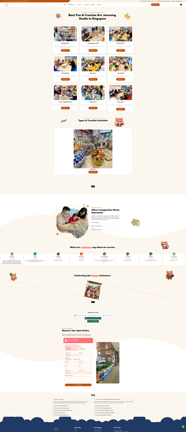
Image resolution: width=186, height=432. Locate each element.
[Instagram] (56, 415)
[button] (87, 153)
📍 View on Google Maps (93, 290)
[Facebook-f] (54, 415)
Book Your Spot (78, 354)
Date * (80, 335)
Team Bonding (120, 73)
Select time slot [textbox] (68, 342)
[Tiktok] (59, 415)
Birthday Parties (65, 43)
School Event (93, 73)
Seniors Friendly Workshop (65, 102)
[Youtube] (61, 415)
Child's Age (81, 322)
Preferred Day (67, 327)
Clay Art (103, 146)
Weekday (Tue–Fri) (69, 328)
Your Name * (67, 330)
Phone (66, 335)
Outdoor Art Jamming (123, 146)
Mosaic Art (63, 146)
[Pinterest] (58, 415)
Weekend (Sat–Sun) (76, 328)
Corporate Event (121, 43)
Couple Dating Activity (93, 43)
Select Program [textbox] (68, 324)
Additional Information (69, 344)
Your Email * (81, 330)
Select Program (67, 322)
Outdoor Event (92, 102)
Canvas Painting (83, 146)
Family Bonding (65, 73)
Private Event (120, 102)
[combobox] (71, 324)
